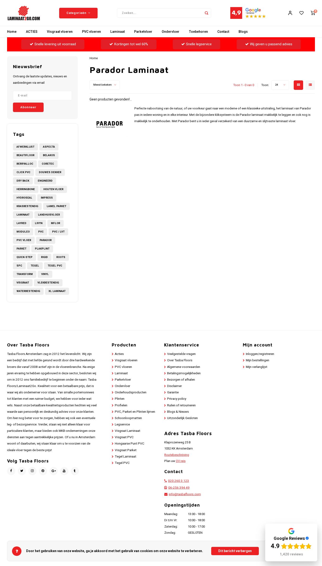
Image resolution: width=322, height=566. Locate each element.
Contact (223, 31)
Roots (60, 257)
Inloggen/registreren (260, 354)
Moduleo (23, 232)
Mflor (55, 223)
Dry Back (23, 181)
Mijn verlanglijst (256, 367)
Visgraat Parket (125, 450)
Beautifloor (25, 155)
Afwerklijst (25, 147)
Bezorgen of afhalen (181, 379)
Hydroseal (24, 198)
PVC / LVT (58, 232)
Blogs (243, 31)
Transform (25, 274)
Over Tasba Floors (179, 360)
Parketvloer (143, 31)
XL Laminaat (57, 291)
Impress (47, 198)
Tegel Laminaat (125, 456)
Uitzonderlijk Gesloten (182, 418)
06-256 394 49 (179, 487)
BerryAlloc (25, 164)
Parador (46, 240)
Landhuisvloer (49, 215)
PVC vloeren (91, 31)
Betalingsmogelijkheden (184, 373)
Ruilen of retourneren (181, 405)
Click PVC (23, 172)
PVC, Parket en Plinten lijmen (135, 411)
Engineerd (45, 181)
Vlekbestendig (48, 283)
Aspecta (49, 147)
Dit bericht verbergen (235, 551)
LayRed (21, 223)
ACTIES (31, 31)
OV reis (181, 461)
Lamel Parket (56, 206)
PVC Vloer (24, 240)
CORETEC (48, 164)
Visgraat (23, 283)
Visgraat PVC (124, 437)
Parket (21, 249)
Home (12, 31)
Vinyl (45, 274)
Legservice (122, 424)
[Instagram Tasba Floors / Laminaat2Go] (32, 471)
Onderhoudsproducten (130, 392)
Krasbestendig (27, 206)
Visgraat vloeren (60, 31)
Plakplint (42, 249)
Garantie (173, 392)
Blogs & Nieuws (178, 411)
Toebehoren (198, 31)
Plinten (119, 398)
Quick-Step (25, 257)
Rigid (44, 257)
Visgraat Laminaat (127, 431)
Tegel (35, 266)
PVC (41, 232)
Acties (119, 354)
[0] (313, 13)
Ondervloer (170, 31)
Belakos (49, 155)
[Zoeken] (206, 13)
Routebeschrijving (176, 455)
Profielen (121, 405)
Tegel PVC (55, 266)
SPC (19, 266)
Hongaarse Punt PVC (129, 443)
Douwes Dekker (50, 172)
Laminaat (117, 31)
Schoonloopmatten (128, 418)
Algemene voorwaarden (183, 367)
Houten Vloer (53, 189)
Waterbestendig (28, 291)
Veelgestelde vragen (181, 354)
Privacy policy (176, 398)
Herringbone (26, 189)
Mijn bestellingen (257, 360)
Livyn (38, 223)
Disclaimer (174, 386)
